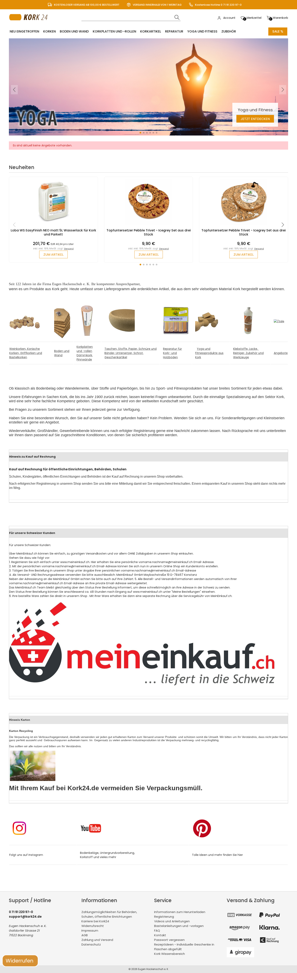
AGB (84, 935)
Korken (49, 31)
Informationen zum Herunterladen (179, 912)
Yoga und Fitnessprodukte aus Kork (209, 353)
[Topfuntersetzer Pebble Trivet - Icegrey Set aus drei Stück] (148, 226)
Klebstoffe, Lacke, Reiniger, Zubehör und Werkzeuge (248, 353)
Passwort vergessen (169, 940)
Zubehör (228, 31)
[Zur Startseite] (29, 24)
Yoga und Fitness (202, 31)
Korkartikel (150, 31)
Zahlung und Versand (97, 940)
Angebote (281, 353)
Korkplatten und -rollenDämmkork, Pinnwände (85, 353)
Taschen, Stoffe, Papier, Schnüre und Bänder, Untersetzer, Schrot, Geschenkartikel (130, 353)
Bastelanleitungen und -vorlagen (179, 926)
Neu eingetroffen (24, 31)
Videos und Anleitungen (172, 921)
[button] (140, 132)
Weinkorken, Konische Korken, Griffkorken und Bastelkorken (25, 353)
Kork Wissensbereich (169, 954)
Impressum (89, 930)
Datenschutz (91, 944)
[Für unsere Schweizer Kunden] (142, 684)
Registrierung (164, 916)
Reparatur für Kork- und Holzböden (172, 353)
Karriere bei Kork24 (95, 921)
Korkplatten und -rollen (114, 31)
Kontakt (160, 935)
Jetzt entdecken (255, 119)
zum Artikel (53, 254)
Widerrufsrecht (92, 926)
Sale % (277, 31)
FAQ (157, 930)
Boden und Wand (74, 31)
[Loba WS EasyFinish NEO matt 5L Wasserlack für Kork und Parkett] (53, 226)
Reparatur (174, 31)
